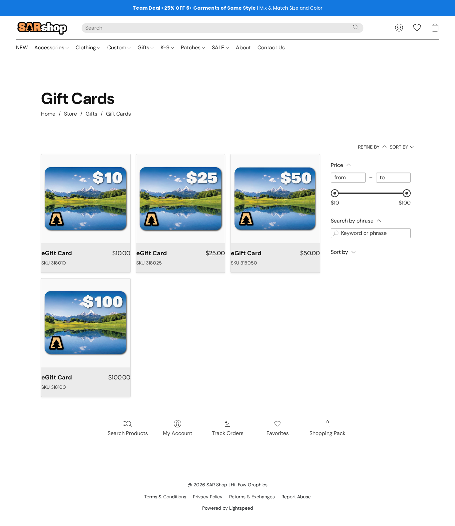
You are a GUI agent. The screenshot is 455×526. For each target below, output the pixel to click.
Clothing (86, 47)
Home (48, 113)
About (243, 47)
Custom (117, 47)
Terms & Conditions (165, 497)
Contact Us (271, 47)
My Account (177, 433)
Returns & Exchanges (252, 497)
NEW (22, 47)
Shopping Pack (327, 433)
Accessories (50, 47)
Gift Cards (118, 113)
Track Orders (227, 433)
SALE (219, 47)
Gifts (144, 47)
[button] (42, 27)
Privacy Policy (208, 497)
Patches (191, 47)
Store (70, 113)
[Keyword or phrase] (336, 233)
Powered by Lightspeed (227, 508)
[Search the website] (356, 27)
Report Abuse (296, 497)
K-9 (166, 47)
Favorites (277, 433)
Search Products (128, 433)
